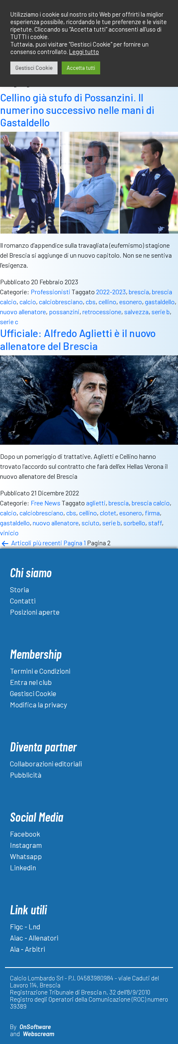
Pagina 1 (74, 543)
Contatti (23, 600)
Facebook (25, 834)
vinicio (9, 533)
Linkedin (23, 867)
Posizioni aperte (35, 612)
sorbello (134, 523)
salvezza (136, 311)
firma (152, 513)
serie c (9, 321)
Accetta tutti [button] (81, 67)
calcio (27, 301)
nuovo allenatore (23, 311)
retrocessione (101, 311)
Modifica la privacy (38, 704)
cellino (107, 301)
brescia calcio (151, 503)
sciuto (90, 523)
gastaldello (160, 301)
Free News (45, 503)
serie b (161, 311)
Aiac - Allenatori (34, 937)
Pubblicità (25, 775)
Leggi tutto (84, 51)
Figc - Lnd (25, 926)
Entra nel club (31, 682)
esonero (130, 301)
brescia (139, 291)
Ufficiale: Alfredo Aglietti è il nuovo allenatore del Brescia (78, 339)
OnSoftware (35, 1026)
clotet (108, 513)
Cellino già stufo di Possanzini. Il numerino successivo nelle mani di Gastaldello (77, 109)
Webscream (38, 1033)
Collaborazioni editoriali (46, 763)
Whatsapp (26, 856)
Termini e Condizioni (40, 671)
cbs (91, 301)
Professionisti (50, 291)
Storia (19, 589)
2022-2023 (111, 291)
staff (155, 523)
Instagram (26, 845)
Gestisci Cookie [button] (34, 67)
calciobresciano (61, 301)
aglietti (96, 503)
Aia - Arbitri (27, 949)
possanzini (64, 311)
